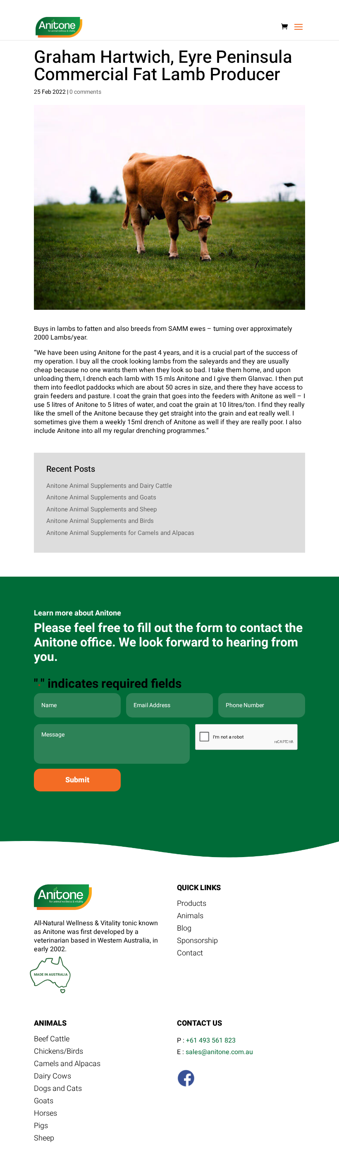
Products (191, 905)
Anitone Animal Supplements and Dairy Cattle (109, 485)
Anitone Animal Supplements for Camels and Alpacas (120, 532)
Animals (190, 917)
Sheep (44, 1139)
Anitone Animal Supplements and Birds (100, 520)
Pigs (41, 1127)
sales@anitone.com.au (219, 1052)
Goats (43, 1102)
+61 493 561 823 (211, 1040)
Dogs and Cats (58, 1090)
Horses (45, 1115)
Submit (77, 780)
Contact (190, 954)
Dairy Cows (52, 1078)
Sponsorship (197, 942)
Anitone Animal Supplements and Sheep (101, 509)
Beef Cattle (51, 1040)
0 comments (85, 92)
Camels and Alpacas (67, 1065)
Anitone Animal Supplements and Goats (101, 497)
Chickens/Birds (58, 1053)
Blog (184, 930)
